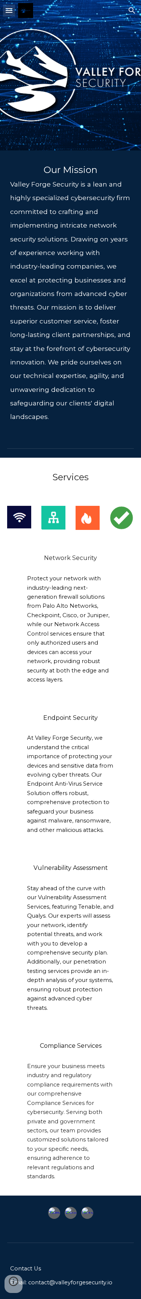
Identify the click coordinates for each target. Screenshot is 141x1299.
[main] (70, 293)
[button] (9, 10)
